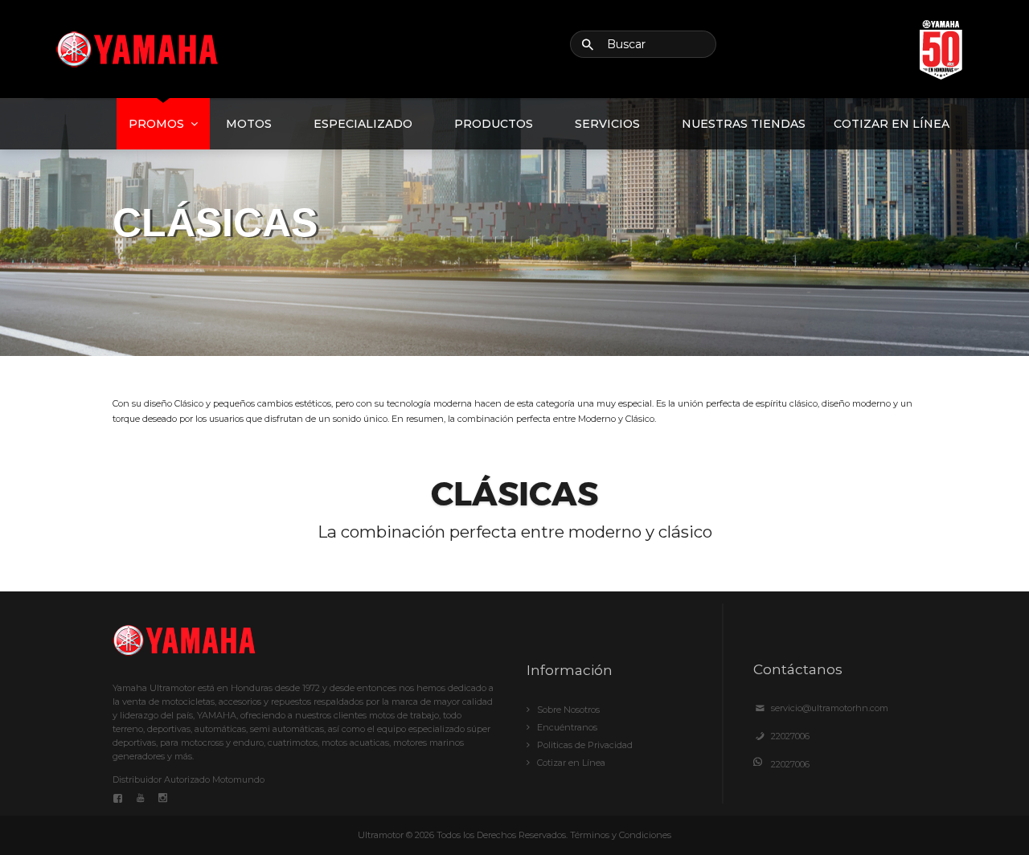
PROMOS (156, 124)
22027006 (790, 736)
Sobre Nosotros (568, 709)
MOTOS (249, 124)
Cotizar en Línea (891, 124)
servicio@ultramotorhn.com (829, 708)
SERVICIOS (607, 124)
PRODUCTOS (493, 124)
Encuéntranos (567, 727)
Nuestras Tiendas (744, 124)
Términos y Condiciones (620, 835)
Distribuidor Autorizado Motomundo (188, 779)
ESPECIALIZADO (363, 124)
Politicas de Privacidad (585, 745)
